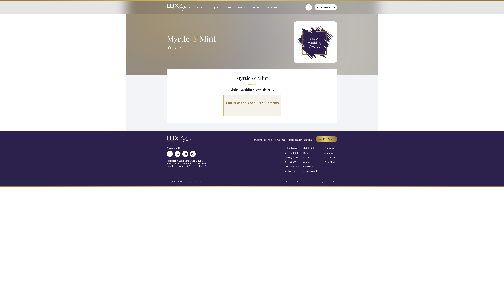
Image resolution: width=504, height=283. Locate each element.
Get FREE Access (326, 139)
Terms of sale (296, 182)
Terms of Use (307, 182)
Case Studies (330, 162)
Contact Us (329, 157)
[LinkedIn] (178, 154)
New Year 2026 (292, 166)
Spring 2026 (290, 162)
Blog (212, 7)
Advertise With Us (326, 7)
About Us (329, 153)
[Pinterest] (193, 154)
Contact (256, 7)
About (200, 7)
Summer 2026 (291, 153)
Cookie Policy (285, 182)
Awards (241, 7)
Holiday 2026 (291, 157)
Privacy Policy (318, 182)
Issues (228, 7)
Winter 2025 (290, 171)
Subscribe (272, 7)
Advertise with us (330, 182)
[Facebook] (170, 154)
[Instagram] (185, 154)
